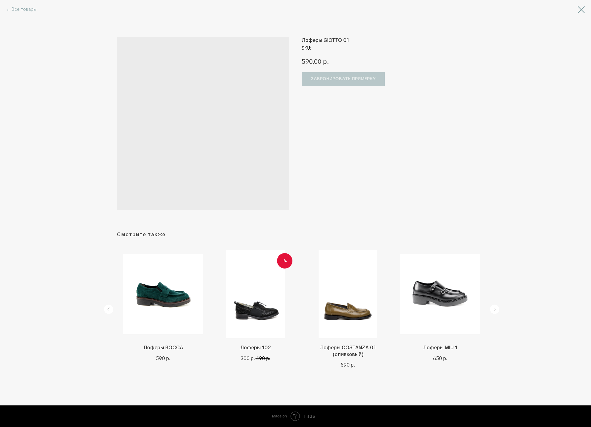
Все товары (24, 9)
